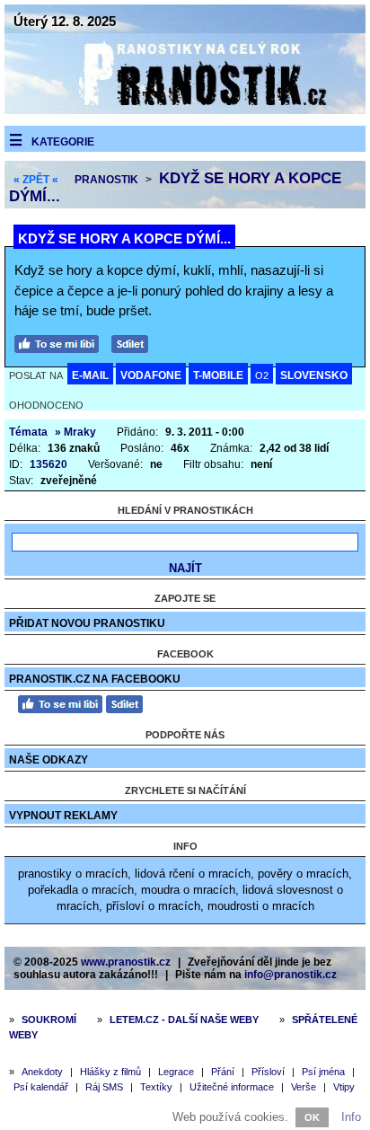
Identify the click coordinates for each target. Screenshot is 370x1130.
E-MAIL (90, 375)
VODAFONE (150, 375)
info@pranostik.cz (290, 974)
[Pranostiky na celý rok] (185, 110)
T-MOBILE (218, 375)
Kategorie (62, 142)
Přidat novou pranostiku (87, 623)
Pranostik (106, 179)
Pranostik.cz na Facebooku (95, 679)
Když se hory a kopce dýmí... (124, 238)
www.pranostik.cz (126, 962)
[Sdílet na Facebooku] (134, 342)
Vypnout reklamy (63, 815)
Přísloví (268, 1071)
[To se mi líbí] (61, 342)
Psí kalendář (40, 1086)
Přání (222, 1071)
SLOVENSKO (314, 375)
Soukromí (49, 1019)
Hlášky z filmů (110, 1071)
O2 (262, 375)
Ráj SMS (104, 1086)
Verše (303, 1086)
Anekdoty (42, 1071)
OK (312, 1117)
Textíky (156, 1086)
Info (351, 1117)
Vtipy (344, 1086)
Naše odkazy (48, 760)
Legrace (176, 1071)
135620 (48, 464)
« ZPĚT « (35, 179)
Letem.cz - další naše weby (184, 1019)
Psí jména (323, 1071)
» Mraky (75, 432)
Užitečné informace (231, 1086)
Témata (28, 432)
